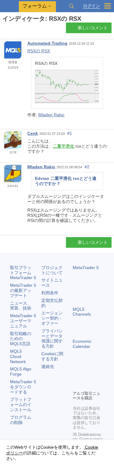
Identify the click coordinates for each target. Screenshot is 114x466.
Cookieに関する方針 (52, 356)
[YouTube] (76, 385)
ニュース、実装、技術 (20, 306)
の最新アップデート (23, 290)
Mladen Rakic (51, 114)
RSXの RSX (38, 50)
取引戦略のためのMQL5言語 (20, 338)
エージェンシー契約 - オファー (52, 318)
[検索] (71, 6)
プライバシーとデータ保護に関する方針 (52, 338)
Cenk (32, 133)
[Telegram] (86, 375)
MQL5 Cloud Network (18, 356)
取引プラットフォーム (23, 272)
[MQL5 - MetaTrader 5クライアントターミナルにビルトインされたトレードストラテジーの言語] (9, 6)
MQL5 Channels (82, 312)
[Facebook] (76, 375)
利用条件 (49, 292)
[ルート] (4, 29)
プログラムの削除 (20, 420)
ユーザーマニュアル (23, 320)
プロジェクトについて (52, 270)
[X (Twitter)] (95, 375)
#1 (69, 133)
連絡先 (47, 366)
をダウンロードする (23, 386)
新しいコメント (93, 27)
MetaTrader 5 (86, 267)
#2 (87, 166)
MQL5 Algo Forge (20, 371)
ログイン (91, 6)
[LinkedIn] (86, 385)
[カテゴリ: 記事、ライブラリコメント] (11, 29)
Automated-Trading (47, 43)
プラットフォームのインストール (20, 404)
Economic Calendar (82, 344)
